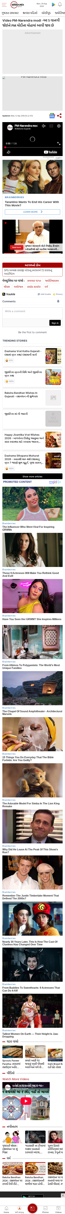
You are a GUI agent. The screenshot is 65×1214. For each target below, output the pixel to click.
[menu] (5, 5)
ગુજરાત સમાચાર (10, 13)
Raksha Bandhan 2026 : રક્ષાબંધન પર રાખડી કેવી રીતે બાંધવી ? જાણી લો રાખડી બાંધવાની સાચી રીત (12, 1181)
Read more (16, 247)
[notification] (60, 4)
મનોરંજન (18, 287)
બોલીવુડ (46, 13)
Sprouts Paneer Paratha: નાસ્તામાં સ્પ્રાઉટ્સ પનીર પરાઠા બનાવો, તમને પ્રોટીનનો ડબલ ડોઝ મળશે (12, 1064)
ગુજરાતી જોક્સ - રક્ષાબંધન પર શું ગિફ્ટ (10, 1149)
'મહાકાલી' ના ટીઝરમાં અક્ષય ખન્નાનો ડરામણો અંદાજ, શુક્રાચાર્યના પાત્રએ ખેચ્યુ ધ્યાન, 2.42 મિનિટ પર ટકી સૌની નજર (35, 1149)
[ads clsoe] (63, 1195)
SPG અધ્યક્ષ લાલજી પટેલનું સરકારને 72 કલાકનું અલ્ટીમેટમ (28, 271)
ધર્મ (46, 287)
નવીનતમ (12, 1126)
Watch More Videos (15, 1079)
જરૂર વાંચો (12, 1041)
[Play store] (53, 4)
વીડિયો (11, 1073)
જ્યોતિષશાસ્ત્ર (52, 281)
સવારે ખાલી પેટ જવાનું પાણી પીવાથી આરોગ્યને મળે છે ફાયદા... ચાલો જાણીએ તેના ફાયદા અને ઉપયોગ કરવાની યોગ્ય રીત (35, 1064)
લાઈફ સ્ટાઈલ (34, 287)
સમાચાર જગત (34, 281)
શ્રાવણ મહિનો (30, 13)
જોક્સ (7, 287)
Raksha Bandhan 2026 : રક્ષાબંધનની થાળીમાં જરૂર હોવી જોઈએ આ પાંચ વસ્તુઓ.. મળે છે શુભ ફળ (35, 1181)
